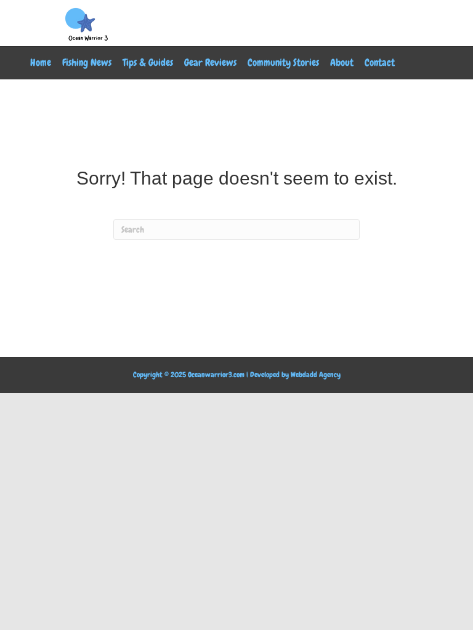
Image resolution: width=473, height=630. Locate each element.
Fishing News (86, 62)
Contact (380, 62)
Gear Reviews (210, 62)
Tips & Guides (148, 62)
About (342, 62)
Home (40, 62)
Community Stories (283, 62)
